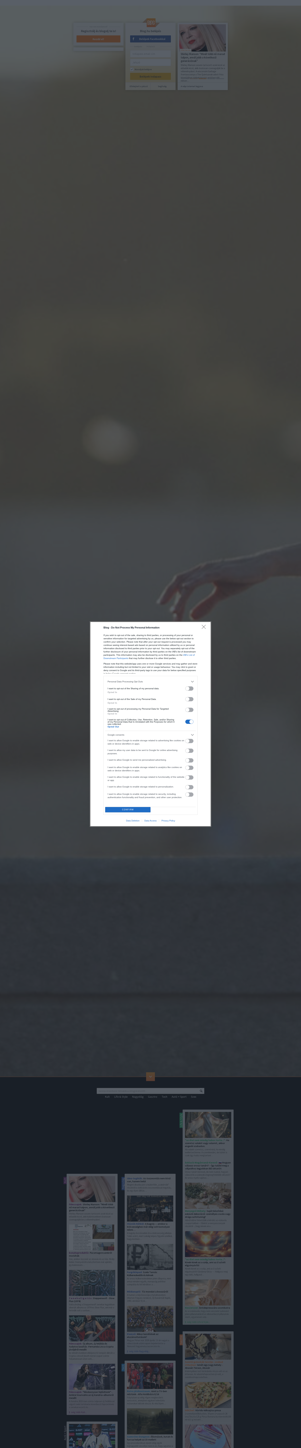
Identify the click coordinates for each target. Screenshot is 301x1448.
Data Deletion (133, 820)
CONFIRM (128, 809)
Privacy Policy (168, 820)
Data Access (150, 820)
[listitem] (150, 681)
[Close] (205, 628)
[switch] (189, 688)
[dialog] (150, 724)
